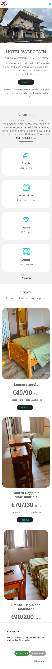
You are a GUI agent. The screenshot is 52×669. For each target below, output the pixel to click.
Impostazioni (38, 653)
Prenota (26, 82)
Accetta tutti (22, 653)
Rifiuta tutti (39, 661)
